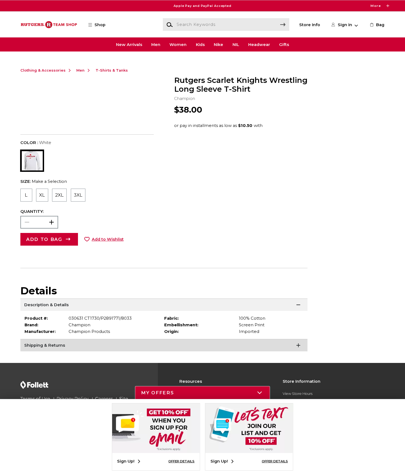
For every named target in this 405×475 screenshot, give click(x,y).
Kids (200, 44)
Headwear (259, 44)
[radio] (26, 195)
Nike (218, 44)
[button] (202, 5)
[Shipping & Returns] (164, 345)
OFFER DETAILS (181, 461)
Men (155, 44)
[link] (377, 25)
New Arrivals (129, 44)
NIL (236, 44)
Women (178, 44)
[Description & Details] (164, 305)
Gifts (284, 44)
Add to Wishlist (108, 239)
